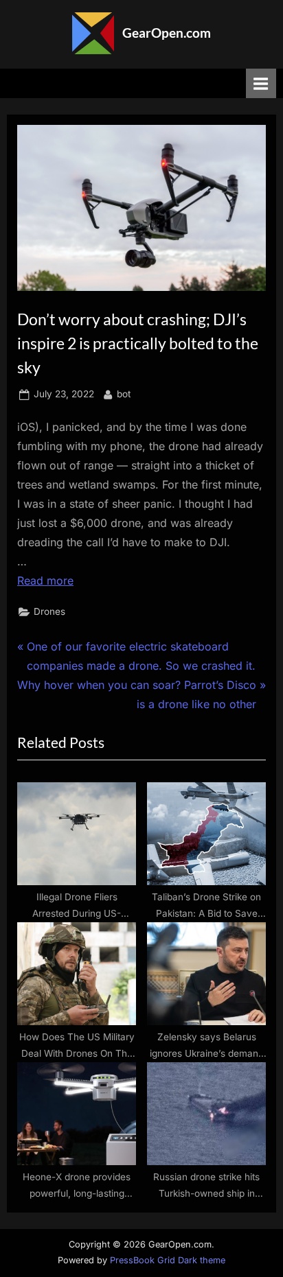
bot (124, 393)
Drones (49, 611)
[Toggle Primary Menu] (261, 83)
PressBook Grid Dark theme (167, 1260)
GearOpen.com (166, 32)
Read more (45, 580)
